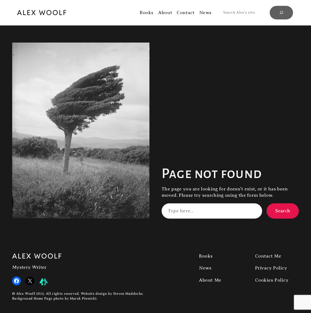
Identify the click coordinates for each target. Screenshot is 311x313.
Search (282, 210)
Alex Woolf (42, 12)
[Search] (281, 12)
